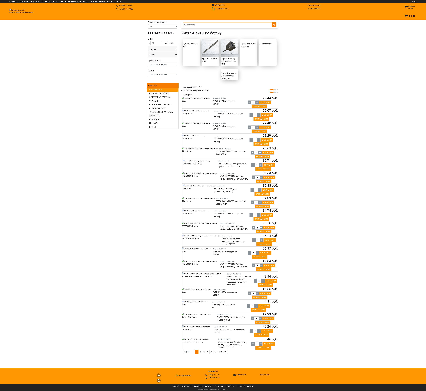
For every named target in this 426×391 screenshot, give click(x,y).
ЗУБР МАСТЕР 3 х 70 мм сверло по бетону (228, 115)
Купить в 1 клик (259, 106)
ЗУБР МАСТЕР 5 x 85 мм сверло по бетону (228, 215)
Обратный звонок (314, 9)
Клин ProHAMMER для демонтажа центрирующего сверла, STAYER (233, 241)
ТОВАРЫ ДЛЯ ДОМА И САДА (161, 112)
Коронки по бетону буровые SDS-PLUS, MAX (228, 61)
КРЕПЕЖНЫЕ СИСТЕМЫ (159, 93)
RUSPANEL (153, 123)
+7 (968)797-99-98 (222, 9)
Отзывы (118, 1)
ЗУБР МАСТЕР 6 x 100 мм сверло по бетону (229, 330)
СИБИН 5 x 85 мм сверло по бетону (224, 127)
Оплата (102, 1)
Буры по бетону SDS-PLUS (210, 60)
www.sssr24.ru (264, 375)
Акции (85, 1)
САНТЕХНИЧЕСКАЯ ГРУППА (160, 104)
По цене (206, 90)
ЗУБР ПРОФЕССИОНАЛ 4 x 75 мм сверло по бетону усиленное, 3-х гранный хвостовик (239, 280)
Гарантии (93, 1)
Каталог (152, 86)
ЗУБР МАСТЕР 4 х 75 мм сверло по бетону (228, 140)
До (166, 43)
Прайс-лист (219, 386)
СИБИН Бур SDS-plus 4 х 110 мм (223, 305)
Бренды (110, 1)
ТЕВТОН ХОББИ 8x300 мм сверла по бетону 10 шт (231, 202)
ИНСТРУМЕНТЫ (155, 90)
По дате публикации (196, 90)
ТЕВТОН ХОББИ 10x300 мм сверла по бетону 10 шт (231, 318)
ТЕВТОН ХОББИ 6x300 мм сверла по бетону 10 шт (231, 152)
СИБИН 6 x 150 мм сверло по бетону (225, 293)
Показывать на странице (157, 22)
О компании (14, 1)
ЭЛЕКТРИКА (154, 116)
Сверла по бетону (266, 44)
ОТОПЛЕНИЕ (154, 101)
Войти (414, 1)
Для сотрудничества (73, 1)
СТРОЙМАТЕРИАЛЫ (157, 108)
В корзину (265, 102)
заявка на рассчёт (314, 5)
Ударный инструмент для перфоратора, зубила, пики (229, 76)
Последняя (222, 352)
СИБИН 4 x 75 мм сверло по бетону (224, 102)
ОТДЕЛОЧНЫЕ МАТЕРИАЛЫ (160, 97)
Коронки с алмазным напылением (248, 45)
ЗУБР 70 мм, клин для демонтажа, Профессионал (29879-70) (232, 165)
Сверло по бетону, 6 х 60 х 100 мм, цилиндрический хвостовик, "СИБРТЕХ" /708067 (232, 345)
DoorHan (152, 127)
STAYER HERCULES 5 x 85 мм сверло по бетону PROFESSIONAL (234, 265)
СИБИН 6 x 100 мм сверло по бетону (225, 252)
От (149, 43)
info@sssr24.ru (218, 5)
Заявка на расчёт (36, 1)
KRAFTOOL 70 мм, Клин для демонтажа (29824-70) (225, 190)
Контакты (24, 1)
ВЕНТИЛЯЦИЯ (155, 119)
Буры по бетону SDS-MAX (191, 45)
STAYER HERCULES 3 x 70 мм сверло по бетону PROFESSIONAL (234, 177)
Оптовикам (49, 1)
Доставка (59, 1)
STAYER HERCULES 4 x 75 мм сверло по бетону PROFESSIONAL (234, 227)
